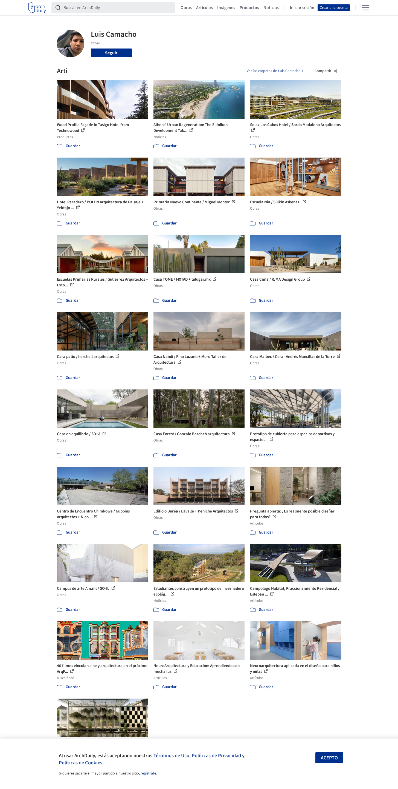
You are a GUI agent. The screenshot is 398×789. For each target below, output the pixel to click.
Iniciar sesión (302, 8)
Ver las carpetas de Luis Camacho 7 (275, 71)
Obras (186, 8)
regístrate (148, 773)
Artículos (204, 8)
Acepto (329, 757)
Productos (249, 8)
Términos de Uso (171, 755)
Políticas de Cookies (80, 762)
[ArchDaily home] (37, 7)
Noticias (271, 8)
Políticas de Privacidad (216, 755)
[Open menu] (365, 7)
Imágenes (226, 8)
